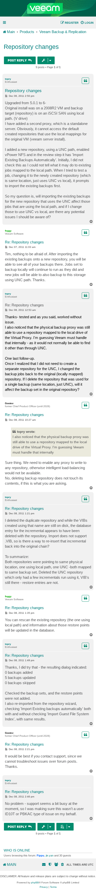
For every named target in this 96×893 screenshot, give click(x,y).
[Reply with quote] (85, 81)
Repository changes (31, 46)
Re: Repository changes (24, 242)
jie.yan (49, 855)
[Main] (48, 8)
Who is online (17, 850)
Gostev (9, 403)
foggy (8, 230)
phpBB (35, 882)
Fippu (40, 855)
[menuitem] (87, 23)
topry (8, 79)
